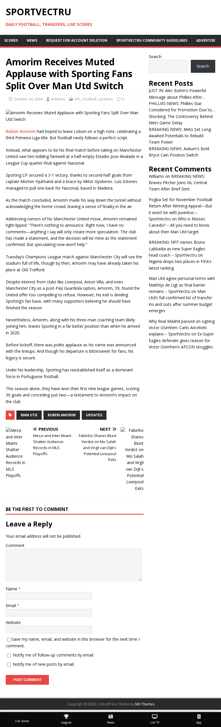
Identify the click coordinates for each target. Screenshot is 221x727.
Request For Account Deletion (76, 40)
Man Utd (29, 415)
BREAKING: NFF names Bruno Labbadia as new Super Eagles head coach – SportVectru (177, 248)
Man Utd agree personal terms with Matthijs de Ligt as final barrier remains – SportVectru (182, 285)
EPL (78, 99)
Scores (11, 40)
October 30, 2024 (28, 99)
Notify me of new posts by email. (44, 664)
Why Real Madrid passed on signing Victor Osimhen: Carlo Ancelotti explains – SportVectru (182, 327)
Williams (58, 99)
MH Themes (145, 704)
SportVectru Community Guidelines (151, 40)
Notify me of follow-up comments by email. (53, 655)
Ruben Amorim (21, 131)
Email (11, 605)
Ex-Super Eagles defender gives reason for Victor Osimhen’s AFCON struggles (181, 340)
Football (89, 99)
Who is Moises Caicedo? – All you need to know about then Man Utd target (179, 225)
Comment (15, 545)
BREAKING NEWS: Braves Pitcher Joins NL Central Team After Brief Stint (178, 182)
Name (12, 588)
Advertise (205, 40)
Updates (105, 99)
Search (155, 56)
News (32, 40)
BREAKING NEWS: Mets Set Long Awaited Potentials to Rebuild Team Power (180, 136)
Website (13, 622)
